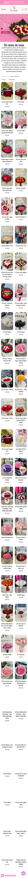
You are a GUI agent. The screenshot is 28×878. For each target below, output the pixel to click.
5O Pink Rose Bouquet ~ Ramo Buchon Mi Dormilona (21, 683)
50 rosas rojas (21, 102)
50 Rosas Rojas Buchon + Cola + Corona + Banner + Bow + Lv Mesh (7, 626)
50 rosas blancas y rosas (7, 246)
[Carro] (25, 9)
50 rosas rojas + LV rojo (7, 418)
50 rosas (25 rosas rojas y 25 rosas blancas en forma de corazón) (7, 274)
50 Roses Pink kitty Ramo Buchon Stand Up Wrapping (20, 862)
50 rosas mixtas (21, 654)
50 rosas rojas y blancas (20, 272)
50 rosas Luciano (21, 130)
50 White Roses (21, 595)
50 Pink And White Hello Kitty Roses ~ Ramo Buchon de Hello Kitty (21, 714)
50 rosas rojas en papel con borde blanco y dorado (20, 420)
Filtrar (4, 79)
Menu (4, 9)
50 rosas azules (7, 802)
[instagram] (6, 3)
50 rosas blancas (7, 332)
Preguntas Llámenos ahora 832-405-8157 (18, 3)
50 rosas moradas (7, 654)
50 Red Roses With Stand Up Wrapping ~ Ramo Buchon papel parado (7, 509)
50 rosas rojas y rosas (21, 246)
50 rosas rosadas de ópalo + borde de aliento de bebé (20, 361)
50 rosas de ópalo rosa (21, 217)
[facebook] (4, 3)
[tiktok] (10, 3)
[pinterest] (8, 3)
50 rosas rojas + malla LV (7, 389)
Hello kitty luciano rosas (7, 537)
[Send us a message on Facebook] (23, 873)
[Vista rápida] (11, 98)
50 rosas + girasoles (21, 188)
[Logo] (14, 9)
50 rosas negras (21, 332)
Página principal (5, 76)
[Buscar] (22, 9)
